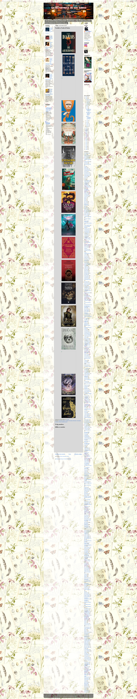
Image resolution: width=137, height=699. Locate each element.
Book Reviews (86, 211)
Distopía (85, 285)
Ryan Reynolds (86, 612)
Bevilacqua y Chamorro (86, 205)
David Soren (86, 278)
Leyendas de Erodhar (86, 453)
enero (87, 126)
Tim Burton (86, 653)
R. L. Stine (86, 566)
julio (87, 106)
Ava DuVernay (86, 195)
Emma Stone (86, 311)
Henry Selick (86, 355)
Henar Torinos (86, 354)
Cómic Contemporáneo (87, 253)
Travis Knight (86, 663)
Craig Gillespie (86, 263)
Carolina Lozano (87, 228)
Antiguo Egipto (86, 181)
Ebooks (64, 420)
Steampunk (86, 638)
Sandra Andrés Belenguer (86, 617)
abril (87, 122)
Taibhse (85, 648)
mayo (87, 120)
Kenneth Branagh (87, 422)
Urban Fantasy (86, 669)
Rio (84, 591)
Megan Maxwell (87, 489)
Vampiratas (86, 672)
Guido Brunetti (86, 343)
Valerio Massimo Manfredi (87, 671)
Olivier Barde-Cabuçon (86, 533)
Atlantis (85, 191)
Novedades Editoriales (54, 20)
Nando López (86, 509)
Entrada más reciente (60, 454)
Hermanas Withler (87, 358)
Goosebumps (86, 339)
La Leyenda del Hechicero (87, 432)
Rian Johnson (86, 586)
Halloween (86, 348)
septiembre (88, 103)
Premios (85, 565)
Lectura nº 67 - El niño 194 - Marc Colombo (48, 110)
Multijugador (86, 506)
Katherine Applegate (87, 417)
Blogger (76, 696)
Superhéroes (86, 643)
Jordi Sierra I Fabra (87, 402)
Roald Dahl (86, 592)
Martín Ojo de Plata (87, 485)
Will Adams (86, 685)
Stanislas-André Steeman (87, 636)
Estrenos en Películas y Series (87, 325)
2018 (86, 136)
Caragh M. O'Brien (87, 218)
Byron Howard (86, 214)
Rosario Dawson (87, 611)
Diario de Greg (86, 284)
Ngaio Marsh (86, 516)
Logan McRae (86, 460)
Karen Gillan (86, 416)
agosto (87, 105)
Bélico (85, 200)
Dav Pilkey (86, 274)
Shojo (85, 629)
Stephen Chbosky (87, 639)
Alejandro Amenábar (87, 159)
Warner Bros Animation (86, 684)
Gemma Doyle (86, 338)
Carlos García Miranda (86, 221)
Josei (85, 407)
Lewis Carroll (86, 449)
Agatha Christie (86, 155)
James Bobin (86, 372)
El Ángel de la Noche (87, 300)
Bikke (85, 206)
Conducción (86, 257)
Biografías (86, 207)
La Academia (86, 428)
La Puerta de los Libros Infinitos (49, 108)
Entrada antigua (78, 454)
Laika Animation (87, 437)
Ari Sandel (86, 184)
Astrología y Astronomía (86, 190)
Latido (85, 445)
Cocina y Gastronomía (86, 249)
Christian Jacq (86, 237)
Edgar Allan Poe (87, 299)
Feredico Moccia (87, 332)
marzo (87, 123)
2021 (86, 132)
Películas (85, 549)
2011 (86, 146)
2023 (86, 129)
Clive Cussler (86, 247)
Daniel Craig (86, 270)
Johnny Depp (86, 399)
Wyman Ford (86, 686)
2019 (86, 135)
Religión (85, 576)
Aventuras (60, 420)
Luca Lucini (86, 469)
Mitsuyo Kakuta (86, 501)
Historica (85, 360)
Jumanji (85, 412)
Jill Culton (86, 392)
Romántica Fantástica (86, 600)
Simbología (86, 633)
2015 (86, 140)
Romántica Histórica (87, 602)
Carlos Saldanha (87, 225)
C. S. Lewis (86, 215)
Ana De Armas (86, 172)
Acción (85, 154)
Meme (85, 492)
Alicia (85, 166)
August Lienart (86, 192)
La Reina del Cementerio (86, 436)
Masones (85, 487)
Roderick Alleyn (86, 596)
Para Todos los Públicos (86, 543)
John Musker (86, 397)
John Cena (86, 395)
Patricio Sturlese (87, 547)
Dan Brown (86, 269)
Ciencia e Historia (87, 242)
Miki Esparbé (86, 493)
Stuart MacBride (87, 640)
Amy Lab (85, 171)
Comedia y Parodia (87, 250)
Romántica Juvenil (87, 604)
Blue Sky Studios (87, 210)
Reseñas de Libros (63, 20)
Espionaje (86, 323)
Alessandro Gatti (87, 161)
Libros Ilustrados (87, 458)
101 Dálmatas (86, 153)
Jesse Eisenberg (87, 391)
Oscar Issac (86, 534)
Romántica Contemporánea (87, 598)
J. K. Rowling (86, 368)
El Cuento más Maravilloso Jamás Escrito (87, 307)
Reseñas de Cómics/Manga (73, 20)
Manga (85, 478)
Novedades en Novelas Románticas (51, 38)
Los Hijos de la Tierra (87, 465)
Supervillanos (86, 644)
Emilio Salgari (86, 310)
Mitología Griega (87, 496)
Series (85, 622)
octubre (87, 102)
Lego (85, 446)
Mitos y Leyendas (87, 499)
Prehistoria (86, 564)
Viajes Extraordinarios (86, 676)
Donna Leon (86, 289)
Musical (85, 507)
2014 (86, 142)
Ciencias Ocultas (87, 245)
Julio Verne (86, 411)
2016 (86, 139)
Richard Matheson (87, 589)
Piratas (85, 558)
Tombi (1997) (48, 123)
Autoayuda (86, 194)
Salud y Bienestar (87, 615)
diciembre (88, 99)
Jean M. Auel (86, 385)
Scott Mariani (86, 618)
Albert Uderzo (86, 158)
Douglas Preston (87, 292)
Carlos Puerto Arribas (88, 223)
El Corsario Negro (87, 304)
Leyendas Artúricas (87, 450)
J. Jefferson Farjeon (87, 366)
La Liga (85, 434)
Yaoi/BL (85, 688)
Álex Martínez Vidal (87, 164)
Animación (86, 176)
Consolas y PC (86, 258)
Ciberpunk (86, 241)
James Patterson (87, 373)
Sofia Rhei (86, 634)
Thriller (85, 652)
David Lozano (86, 275)
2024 (86, 128)
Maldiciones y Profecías (86, 475)
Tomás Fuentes (87, 657)
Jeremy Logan (86, 389)
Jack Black (86, 369)
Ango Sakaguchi (87, 175)
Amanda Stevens (87, 170)
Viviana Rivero (86, 679)
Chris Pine (86, 236)
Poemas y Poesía (87, 560)
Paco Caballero (86, 537)
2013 (86, 143)
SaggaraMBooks (88, 31)
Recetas (85, 575)
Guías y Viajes (86, 342)
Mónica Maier (86, 503)
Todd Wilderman (87, 654)
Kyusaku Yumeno (87, 427)
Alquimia (85, 167)
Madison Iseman (87, 473)
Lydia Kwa (86, 472)
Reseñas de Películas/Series (50, 23)
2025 (86, 98)
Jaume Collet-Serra (87, 379)
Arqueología (86, 185)
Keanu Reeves (86, 419)
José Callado (86, 404)
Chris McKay (86, 235)
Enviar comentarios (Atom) (64, 456)
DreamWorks (86, 295)
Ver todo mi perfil (87, 40)
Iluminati (85, 361)
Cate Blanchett (86, 231)
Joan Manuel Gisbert (87, 393)
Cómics (85, 254)
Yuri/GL (85, 689)
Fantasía (67, 420)
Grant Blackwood (87, 341)
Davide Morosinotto (87, 279)
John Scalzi (86, 398)
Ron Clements (86, 608)
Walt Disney (86, 682)
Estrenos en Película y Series (85, 20)
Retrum (85, 585)
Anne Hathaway (87, 180)
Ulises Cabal (86, 666)
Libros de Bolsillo (87, 456)
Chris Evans (86, 233)
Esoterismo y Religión (86, 321)
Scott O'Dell (86, 619)
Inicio (47, 20)
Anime (85, 177)
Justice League (86, 413)
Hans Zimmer (86, 349)
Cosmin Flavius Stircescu (86, 260)
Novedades (86, 522)
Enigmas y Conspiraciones (87, 313)
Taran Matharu (86, 649)
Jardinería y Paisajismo (86, 376)
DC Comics (86, 281)
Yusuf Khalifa (86, 690)
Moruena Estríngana (87, 504)
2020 (86, 133)
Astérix (85, 188)
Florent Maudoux (87, 333)
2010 (86, 147)
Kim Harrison (86, 424)
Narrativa (85, 510)
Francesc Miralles (87, 334)
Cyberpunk (86, 266)
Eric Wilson (86, 319)
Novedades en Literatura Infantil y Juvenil (88, 113)
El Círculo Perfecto (87, 302)
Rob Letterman (86, 594)
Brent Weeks (86, 212)
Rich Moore (86, 588)
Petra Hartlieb (86, 553)
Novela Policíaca (87, 531)
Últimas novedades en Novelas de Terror (88, 117)
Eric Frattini (86, 318)
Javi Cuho (86, 381)
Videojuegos (86, 678)
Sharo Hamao (86, 623)
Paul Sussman (86, 548)
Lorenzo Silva (86, 462)
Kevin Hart (86, 423)
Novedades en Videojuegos (62, 23)
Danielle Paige (86, 273)
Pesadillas (86, 552)
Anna (85, 179)
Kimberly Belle (86, 426)
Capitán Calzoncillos (87, 216)
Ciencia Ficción (86, 244)
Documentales (86, 286)
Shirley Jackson (87, 628)
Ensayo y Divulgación (88, 316)
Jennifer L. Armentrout (86, 388)
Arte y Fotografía (87, 186)
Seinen (85, 621)
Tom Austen (86, 656)
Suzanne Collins (87, 647)
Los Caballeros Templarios (86, 464)
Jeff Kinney (86, 386)
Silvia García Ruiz (87, 632)
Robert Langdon (87, 595)
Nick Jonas (86, 517)
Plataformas (86, 559)
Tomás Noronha (87, 658)
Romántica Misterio (87, 606)
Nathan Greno (86, 511)
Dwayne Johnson (87, 296)
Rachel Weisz (86, 569)
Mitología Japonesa (87, 497)
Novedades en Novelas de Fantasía (88, 110)
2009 (86, 149)
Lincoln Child (86, 459)
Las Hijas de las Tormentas (87, 444)
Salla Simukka (86, 613)
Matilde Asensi (86, 488)
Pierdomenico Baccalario (86, 555)
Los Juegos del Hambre (86, 468)
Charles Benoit (86, 232)
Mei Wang (86, 491)
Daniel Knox (86, 271)
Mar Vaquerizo (86, 481)
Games (85, 337)
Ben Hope (86, 201)
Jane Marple (86, 374)
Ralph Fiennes (86, 570)
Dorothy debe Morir (87, 290)
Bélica (85, 199)
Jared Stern (86, 378)
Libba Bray (86, 454)
